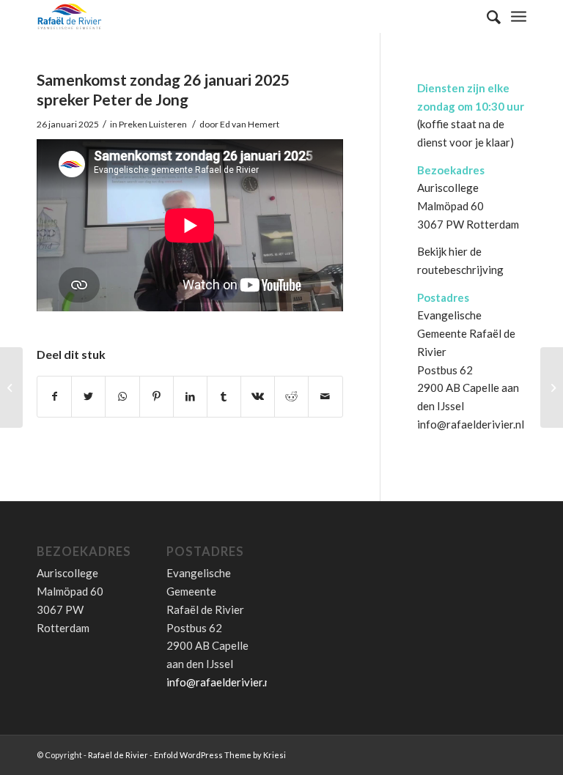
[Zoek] (486, 16)
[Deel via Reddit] (291, 397)
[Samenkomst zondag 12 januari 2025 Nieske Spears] (11, 387)
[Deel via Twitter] (88, 397)
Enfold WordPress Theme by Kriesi (220, 755)
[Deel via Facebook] (54, 397)
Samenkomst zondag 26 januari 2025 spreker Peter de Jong (163, 89)
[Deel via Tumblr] (223, 397)
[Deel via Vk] (257, 397)
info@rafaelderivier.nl (470, 424)
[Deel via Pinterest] (156, 397)
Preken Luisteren (153, 124)
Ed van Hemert (249, 124)
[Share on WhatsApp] (122, 397)
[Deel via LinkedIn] (190, 397)
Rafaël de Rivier (118, 755)
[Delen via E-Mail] (325, 397)
